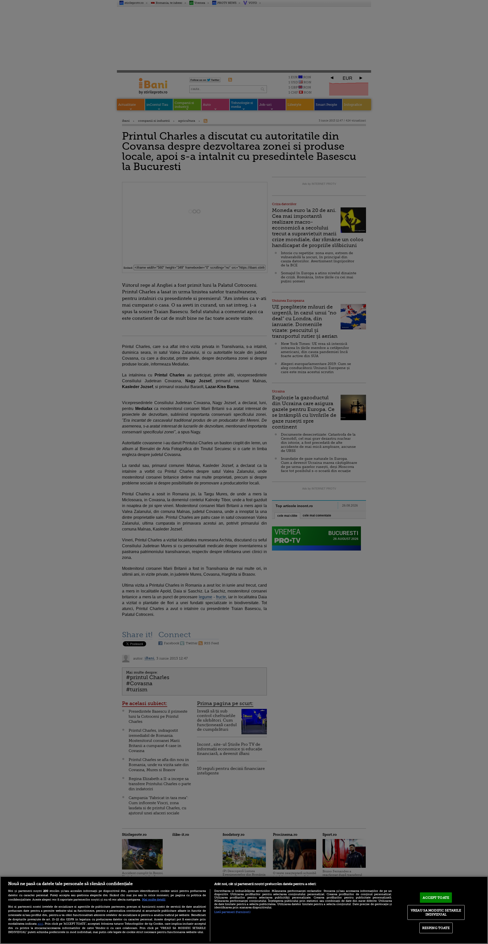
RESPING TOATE (436, 928)
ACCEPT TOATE (436, 897)
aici (40, 923)
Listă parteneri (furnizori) (232, 912)
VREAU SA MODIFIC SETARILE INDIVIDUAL (436, 912)
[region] (244, 910)
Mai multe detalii (153, 899)
